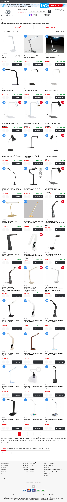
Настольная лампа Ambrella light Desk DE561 (33, 387)
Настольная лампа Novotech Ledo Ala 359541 (33, 188)
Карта (46, 475)
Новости (4, 471)
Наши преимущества (7, 473)
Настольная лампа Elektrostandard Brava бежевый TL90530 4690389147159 (31, 289)
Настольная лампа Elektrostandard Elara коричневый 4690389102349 (11, 289)
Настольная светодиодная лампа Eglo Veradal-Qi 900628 (11, 155)
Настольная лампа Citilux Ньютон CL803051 (53, 56)
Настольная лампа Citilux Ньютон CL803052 (32, 56)
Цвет (4, 449)
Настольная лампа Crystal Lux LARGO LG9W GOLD (33, 221)
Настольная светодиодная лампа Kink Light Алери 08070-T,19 (32, 156)
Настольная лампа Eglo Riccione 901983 (9, 221)
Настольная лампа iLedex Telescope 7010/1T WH (53, 89)
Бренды (46, 467)
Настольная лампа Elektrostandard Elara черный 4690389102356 (54, 222)
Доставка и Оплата (28, 465)
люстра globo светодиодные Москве (36, 494)
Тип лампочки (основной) (16, 449)
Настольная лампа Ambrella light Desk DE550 (11, 387)
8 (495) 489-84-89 (22, 9)
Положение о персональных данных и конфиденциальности (53, 470)
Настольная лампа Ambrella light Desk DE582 (54, 420)
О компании (4, 465)
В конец (45, 434)
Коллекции (47, 473)
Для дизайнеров (6, 478)
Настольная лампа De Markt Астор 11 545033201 (54, 155)
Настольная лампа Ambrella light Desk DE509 (54, 321)
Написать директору (29, 471)
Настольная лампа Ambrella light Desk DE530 (54, 354)
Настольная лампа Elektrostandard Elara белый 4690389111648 (33, 256)
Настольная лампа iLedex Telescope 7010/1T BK (32, 89)
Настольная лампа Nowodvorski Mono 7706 (52, 122)
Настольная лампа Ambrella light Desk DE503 (11, 420)
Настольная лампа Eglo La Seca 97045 (10, 255)
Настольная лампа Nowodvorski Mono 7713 (31, 122)
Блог (2, 476)
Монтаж (25, 467)
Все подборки (44, 449)
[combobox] (10, 31)
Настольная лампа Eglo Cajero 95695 (12, 56)
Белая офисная (6, 452)
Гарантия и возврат (28, 469)
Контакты (4, 469)
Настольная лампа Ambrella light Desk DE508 (33, 321)
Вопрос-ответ (48, 465)
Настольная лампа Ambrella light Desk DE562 (54, 387)
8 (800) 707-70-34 (23, 11)
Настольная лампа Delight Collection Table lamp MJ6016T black (12, 189)
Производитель (31, 449)
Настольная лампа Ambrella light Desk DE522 (33, 354)
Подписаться (55, 5)
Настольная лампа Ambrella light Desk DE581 (33, 420)
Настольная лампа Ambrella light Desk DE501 (11, 321)
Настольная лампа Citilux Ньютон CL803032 (53, 255)
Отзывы (3, 467)
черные (14, 452)
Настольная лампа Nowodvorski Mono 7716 (52, 188)
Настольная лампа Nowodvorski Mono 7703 (10, 122)
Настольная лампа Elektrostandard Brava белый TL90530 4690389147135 (54, 289)
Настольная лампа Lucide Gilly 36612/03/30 (10, 89)
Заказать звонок (22, 12)
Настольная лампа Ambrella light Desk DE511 (11, 354)
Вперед (37, 434)
